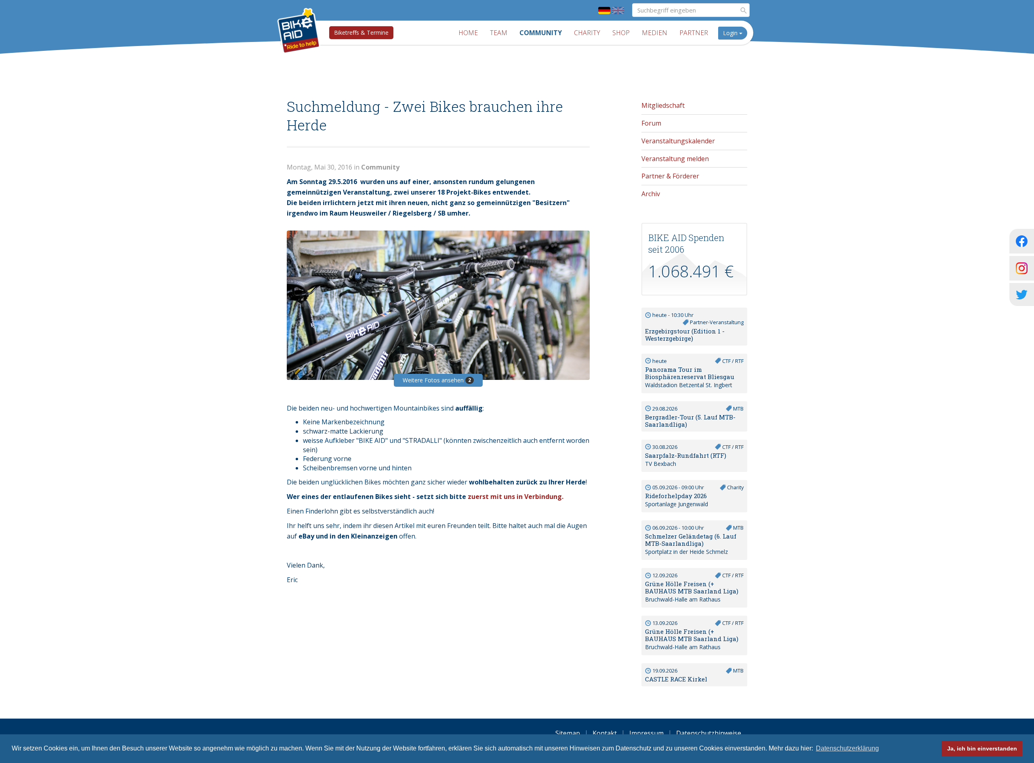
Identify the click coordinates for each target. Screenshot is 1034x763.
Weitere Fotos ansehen (437, 380)
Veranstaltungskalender (678, 140)
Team (498, 32)
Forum (651, 123)
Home (468, 32)
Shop (621, 32)
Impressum (646, 733)
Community (540, 32)
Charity (587, 32)
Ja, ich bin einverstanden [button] (982, 748)
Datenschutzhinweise (708, 733)
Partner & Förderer (670, 176)
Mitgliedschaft (663, 105)
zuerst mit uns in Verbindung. (515, 496)
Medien (654, 32)
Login (731, 33)
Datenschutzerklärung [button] (847, 748)
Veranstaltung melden (675, 158)
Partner (693, 32)
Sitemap (567, 733)
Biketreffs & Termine (361, 32)
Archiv (650, 193)
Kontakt (605, 733)
